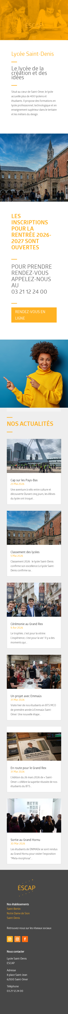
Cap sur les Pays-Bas (24, 480)
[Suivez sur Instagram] (10, 939)
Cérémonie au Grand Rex (27, 624)
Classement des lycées (25, 552)
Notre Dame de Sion (18, 913)
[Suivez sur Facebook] (25, 939)
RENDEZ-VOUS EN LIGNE (30, 315)
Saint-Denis (13, 918)
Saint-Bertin (14, 909)
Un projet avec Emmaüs (26, 696)
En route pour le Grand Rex (28, 768)
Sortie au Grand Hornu (25, 840)
